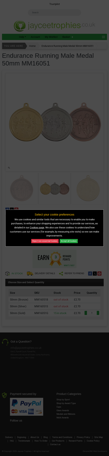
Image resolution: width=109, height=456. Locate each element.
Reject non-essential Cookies (44, 241)
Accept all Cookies (69, 241)
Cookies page (37, 227)
